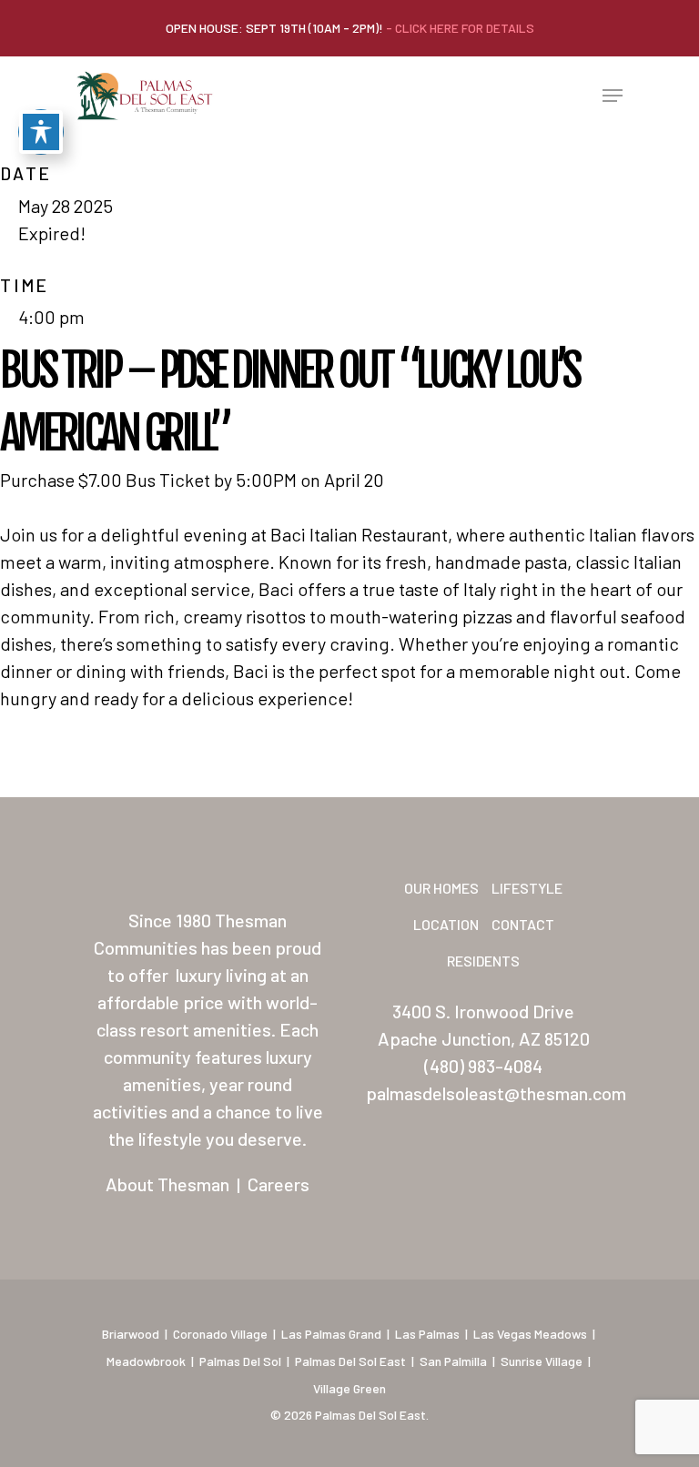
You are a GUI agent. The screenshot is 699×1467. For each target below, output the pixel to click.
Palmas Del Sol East (350, 1361)
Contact (522, 924)
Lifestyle (526, 887)
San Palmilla (453, 1361)
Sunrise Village (541, 1361)
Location (446, 924)
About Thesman (167, 1184)
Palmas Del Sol (240, 1361)
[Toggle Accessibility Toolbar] (41, 132)
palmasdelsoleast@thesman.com (496, 1093)
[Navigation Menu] (613, 95)
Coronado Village (220, 1333)
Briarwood (130, 1333)
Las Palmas (427, 1333)
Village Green (349, 1388)
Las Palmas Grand (331, 1333)
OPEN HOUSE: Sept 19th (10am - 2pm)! (350, 27)
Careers (278, 1184)
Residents (483, 960)
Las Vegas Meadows (530, 1333)
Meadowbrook (146, 1361)
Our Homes (441, 887)
